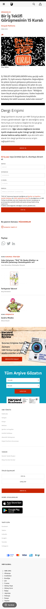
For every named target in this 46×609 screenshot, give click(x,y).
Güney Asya (8, 586)
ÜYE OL (23, 210)
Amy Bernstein (6, 291)
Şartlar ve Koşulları (34, 196)
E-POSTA (3, 180)
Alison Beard (5, 321)
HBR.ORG (7, 571)
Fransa (6, 583)
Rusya (6, 598)
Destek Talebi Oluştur (8, 456)
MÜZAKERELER (6, 12)
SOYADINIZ (4, 172)
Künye (4, 421)
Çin (5, 581)
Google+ (4, 538)
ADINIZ (3, 164)
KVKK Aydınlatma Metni (21, 198)
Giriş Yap (23, 482)
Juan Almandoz (6, 265)
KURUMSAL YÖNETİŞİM (12, 257)
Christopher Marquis (18, 265)
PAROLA (3, 188)
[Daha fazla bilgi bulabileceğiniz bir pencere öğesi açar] (9, 605)
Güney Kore (8, 588)
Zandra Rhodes (7, 318)
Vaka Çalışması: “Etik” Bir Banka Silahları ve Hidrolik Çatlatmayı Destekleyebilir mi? (19, 261)
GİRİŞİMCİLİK (9, 314)
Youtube (4, 542)
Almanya (7, 573)
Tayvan (6, 601)
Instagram (5, 546)
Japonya (7, 593)
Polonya (7, 596)
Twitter (4, 530)
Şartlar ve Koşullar (8, 429)
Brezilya (7, 578)
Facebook (5, 526)
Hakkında (5, 414)
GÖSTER (23, 391)
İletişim (4, 418)
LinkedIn (4, 534)
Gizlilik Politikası (6, 198)
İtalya (6, 591)
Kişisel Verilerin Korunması (10, 441)
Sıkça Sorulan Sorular (8, 460)
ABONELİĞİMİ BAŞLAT (12, 359)
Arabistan (8, 576)
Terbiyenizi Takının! (9, 288)
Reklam (4, 425)
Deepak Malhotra (8, 26)
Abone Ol (23, 148)
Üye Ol (23, 476)
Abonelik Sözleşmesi (8, 437)
